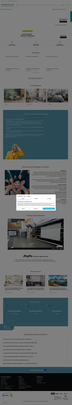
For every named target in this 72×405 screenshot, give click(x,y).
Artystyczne (29, 104)
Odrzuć (23, 208)
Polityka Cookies (22, 382)
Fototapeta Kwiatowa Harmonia (12, 68)
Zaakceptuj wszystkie (49, 208)
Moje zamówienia (40, 378)
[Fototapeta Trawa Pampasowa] (36, 62)
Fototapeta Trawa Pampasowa (32, 68)
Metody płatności (4, 382)
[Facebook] (70, 1)
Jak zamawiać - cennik (4, 378)
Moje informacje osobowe (41, 382)
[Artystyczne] (36, 96)
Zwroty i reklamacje (4, 384)
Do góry (5, 402)
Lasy (6, 104)
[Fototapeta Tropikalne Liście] (56, 62)
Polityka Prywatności (22, 384)
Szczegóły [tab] (36, 198)
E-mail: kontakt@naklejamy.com (12, 1)
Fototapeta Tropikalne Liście (52, 68)
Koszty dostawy (4, 381)
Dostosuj (35, 208)
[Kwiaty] (57, 96)
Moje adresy (39, 381)
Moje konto (40, 377)
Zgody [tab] (23, 198)
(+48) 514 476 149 (9, 386)
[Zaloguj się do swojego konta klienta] (63, 5)
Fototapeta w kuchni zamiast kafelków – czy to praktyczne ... (36, 289)
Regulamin (20, 381)
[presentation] (34, 72)
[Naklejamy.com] (7, 5)
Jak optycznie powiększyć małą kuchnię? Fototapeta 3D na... (14, 289)
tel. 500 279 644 (4, 1)
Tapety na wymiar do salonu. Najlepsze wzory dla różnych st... (59, 289)
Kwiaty (50, 104)
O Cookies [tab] (49, 198)
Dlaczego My (21, 378)
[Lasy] (14, 96)
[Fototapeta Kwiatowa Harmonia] (15, 62)
